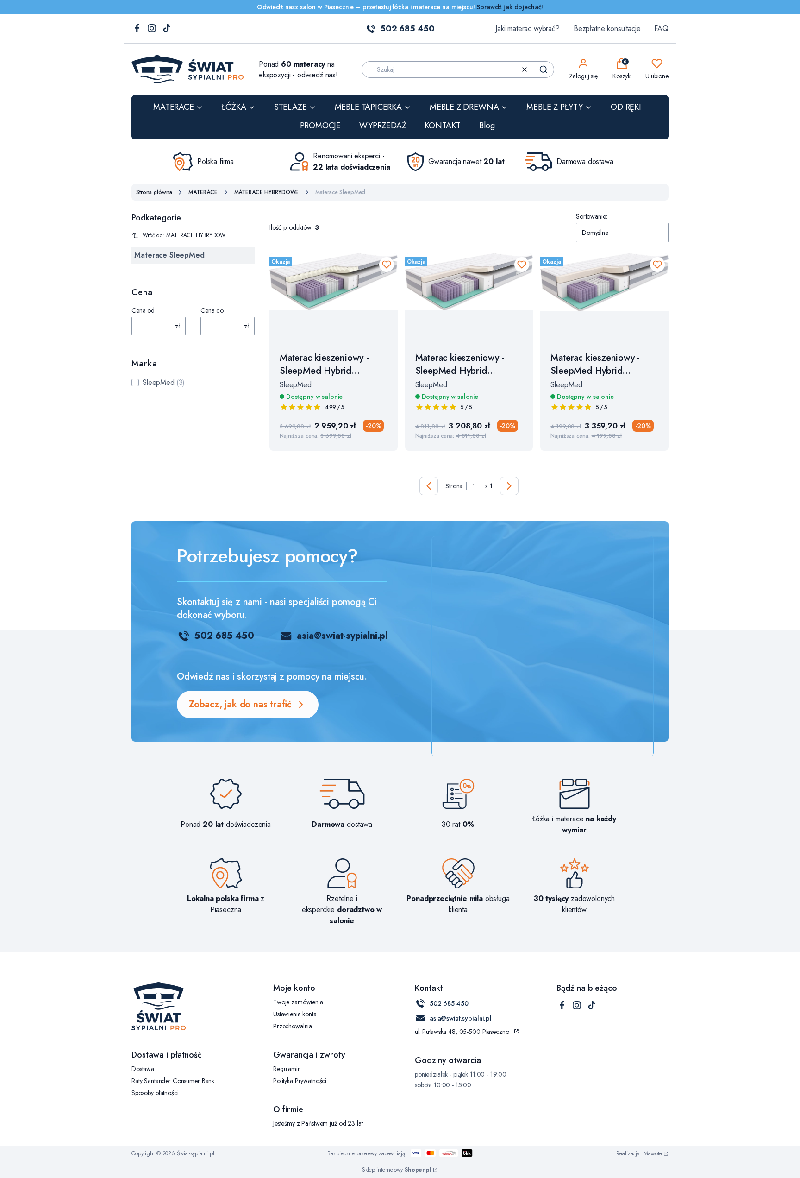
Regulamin (287, 1069)
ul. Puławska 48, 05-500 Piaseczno (462, 1031)
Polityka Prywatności (299, 1081)
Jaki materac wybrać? (527, 28)
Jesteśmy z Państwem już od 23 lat (317, 1123)
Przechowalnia (292, 1026)
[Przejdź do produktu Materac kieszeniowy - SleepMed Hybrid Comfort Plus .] (333, 297)
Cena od (143, 310)
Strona (453, 486)
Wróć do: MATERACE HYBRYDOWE (186, 235)
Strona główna (154, 192)
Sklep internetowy (396, 1169)
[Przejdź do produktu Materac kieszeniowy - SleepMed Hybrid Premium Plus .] (469, 297)
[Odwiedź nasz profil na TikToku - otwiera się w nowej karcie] (166, 29)
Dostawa (142, 1069)
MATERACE (202, 192)
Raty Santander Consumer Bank (172, 1081)
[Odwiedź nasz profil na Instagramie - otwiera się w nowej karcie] (151, 29)
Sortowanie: (591, 216)
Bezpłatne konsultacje (607, 28)
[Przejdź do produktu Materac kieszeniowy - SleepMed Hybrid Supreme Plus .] (604, 297)
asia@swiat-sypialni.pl (342, 636)
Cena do (212, 310)
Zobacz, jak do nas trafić (240, 704)
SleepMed (159, 382)
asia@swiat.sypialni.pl (461, 1018)
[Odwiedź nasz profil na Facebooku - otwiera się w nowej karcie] (137, 29)
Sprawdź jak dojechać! (509, 7)
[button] (543, 69)
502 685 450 (407, 29)
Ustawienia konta (295, 1014)
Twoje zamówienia (298, 1002)
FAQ (661, 28)
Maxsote (653, 1153)
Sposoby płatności (155, 1093)
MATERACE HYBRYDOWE (266, 192)
